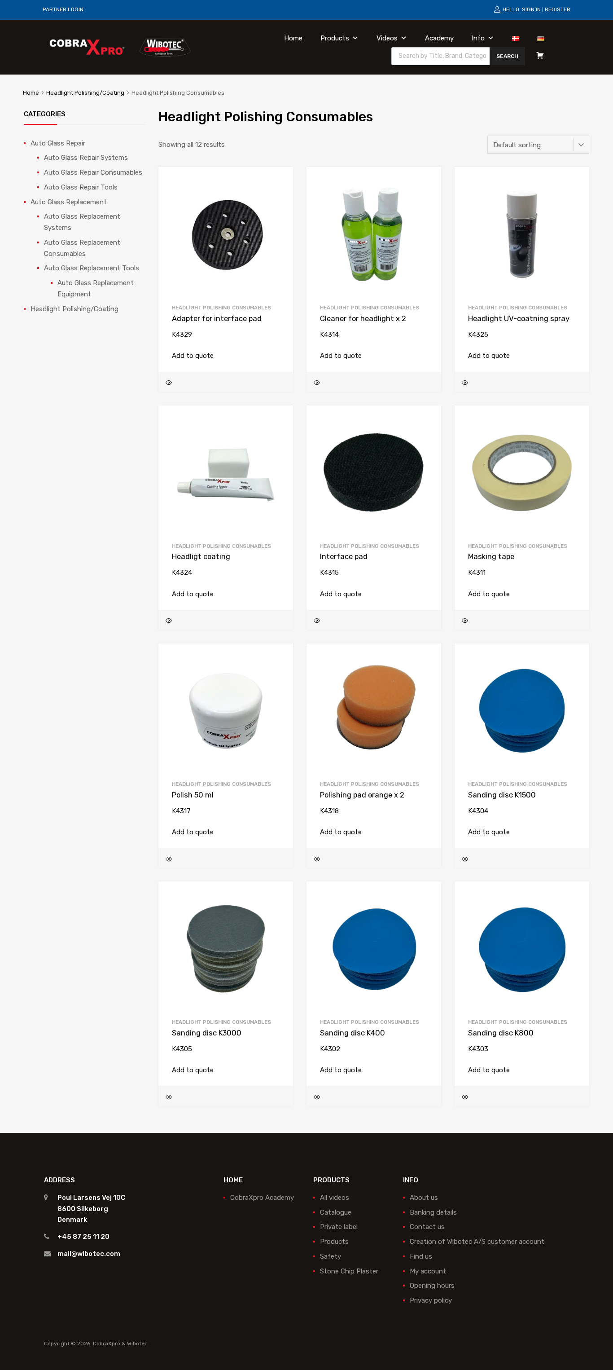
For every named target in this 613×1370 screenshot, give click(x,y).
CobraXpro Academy (262, 1198)
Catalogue (335, 1212)
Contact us (427, 1227)
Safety (330, 1256)
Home (293, 38)
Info (478, 38)
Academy (439, 38)
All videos (334, 1198)
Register (557, 9)
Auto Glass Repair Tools (81, 187)
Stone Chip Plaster (349, 1271)
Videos (387, 38)
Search (507, 56)
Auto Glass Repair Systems (86, 158)
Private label (339, 1227)
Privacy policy (431, 1300)
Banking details (433, 1212)
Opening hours (432, 1286)
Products (334, 38)
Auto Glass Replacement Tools (91, 268)
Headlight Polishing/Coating (85, 92)
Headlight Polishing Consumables (221, 307)
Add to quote (193, 356)
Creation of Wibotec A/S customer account (477, 1242)
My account (428, 1271)
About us (424, 1198)
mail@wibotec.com (88, 1254)
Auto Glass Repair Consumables (93, 172)
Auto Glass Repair (58, 143)
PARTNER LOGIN (63, 9)
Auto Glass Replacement (69, 202)
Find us (421, 1256)
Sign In (531, 9)
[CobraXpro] (119, 47)
